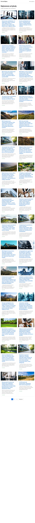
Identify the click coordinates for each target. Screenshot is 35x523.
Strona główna (31, 1)
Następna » (21, 399)
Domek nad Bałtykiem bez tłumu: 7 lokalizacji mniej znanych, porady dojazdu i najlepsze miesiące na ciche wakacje (25, 23)
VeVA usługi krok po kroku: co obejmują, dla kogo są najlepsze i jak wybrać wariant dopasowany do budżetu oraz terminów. (26, 99)
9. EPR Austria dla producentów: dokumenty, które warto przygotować (25, 383)
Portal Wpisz (4, 1)
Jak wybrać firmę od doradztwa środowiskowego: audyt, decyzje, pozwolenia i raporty (9, 97)
